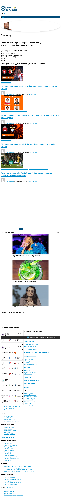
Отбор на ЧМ (8, 429)
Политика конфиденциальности (13, 495)
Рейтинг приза (28, 361)
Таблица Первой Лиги (10, 445)
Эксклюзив (8, 82)
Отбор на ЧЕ (7, 432)
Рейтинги (27, 367)
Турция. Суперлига (9, 408)
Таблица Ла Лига (9, 448)
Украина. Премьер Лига (30, 393)
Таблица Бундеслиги (10, 452)
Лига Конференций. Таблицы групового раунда (18, 470)
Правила (26, 362)
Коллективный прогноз (30, 364)
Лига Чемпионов (9, 416)
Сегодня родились (29, 383)
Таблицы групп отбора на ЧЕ (12, 482)
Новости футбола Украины (31, 344)
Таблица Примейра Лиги (11, 457)
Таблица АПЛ (8, 447)
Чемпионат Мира (9, 427)
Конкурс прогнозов (30, 356)
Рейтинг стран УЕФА (29, 370)
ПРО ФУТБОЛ (9, 487)
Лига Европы (15, 111)
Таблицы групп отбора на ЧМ (12, 479)
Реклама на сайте (9, 491)
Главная (6, 17)
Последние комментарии (31, 349)
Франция (39, 169)
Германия (4, 111)
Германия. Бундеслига (30, 401)
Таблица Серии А (9, 450)
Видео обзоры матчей (30, 346)
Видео (3, 82)
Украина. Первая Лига (30, 395)
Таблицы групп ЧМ (9, 478)
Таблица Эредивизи (10, 455)
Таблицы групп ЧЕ (9, 481)
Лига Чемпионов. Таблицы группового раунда (17, 466)
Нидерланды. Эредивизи (31, 405)
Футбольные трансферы (30, 348)
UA (4, 15)
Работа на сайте (9, 493)
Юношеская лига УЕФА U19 (12, 421)
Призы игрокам (28, 359)
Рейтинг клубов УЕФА (30, 372)
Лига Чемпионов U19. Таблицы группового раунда (19, 471)
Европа (9, 111)
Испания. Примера (29, 398)
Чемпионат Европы (10, 430)
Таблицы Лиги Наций (10, 484)
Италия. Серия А (28, 400)
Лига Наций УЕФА (9, 434)
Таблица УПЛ (8, 443)
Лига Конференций (9, 419)
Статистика (27, 377)
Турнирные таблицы (7, 437)
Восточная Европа (10, 169)
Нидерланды (23, 111)
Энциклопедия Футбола (31, 380)
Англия (3, 169)
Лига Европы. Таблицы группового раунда (16, 468)
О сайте (6, 490)
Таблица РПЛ (8, 460)
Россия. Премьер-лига (10, 410)
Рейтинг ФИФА (28, 374)
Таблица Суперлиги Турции (12, 458)
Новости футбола (29, 341)
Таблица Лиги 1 (8, 453)
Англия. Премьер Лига (30, 396)
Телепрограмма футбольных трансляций (36, 352)
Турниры (26, 387)
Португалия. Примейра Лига (12, 406)
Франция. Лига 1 (28, 403)
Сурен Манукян (9, 94)
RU (4, 13)
